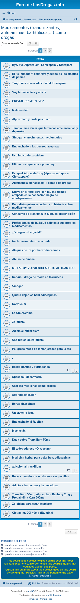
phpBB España (53, 595)
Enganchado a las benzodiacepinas (35, 146)
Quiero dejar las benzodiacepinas (34, 295)
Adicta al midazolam (25, 330)
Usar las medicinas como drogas (34, 385)
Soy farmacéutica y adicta (29, 92)
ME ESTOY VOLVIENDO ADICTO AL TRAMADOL (44, 268)
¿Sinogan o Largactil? (27, 232)
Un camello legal (23, 412)
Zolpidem (18, 322)
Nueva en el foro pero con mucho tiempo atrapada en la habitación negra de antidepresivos (39, 195)
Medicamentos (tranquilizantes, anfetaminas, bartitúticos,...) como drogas (33, 32)
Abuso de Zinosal (23, 259)
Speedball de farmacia (27, 376)
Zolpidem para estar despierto (32, 503)
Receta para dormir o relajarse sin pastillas (40, 476)
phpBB (31, 591)
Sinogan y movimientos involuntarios (37, 137)
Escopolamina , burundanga (31, 366)
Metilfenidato (20, 110)
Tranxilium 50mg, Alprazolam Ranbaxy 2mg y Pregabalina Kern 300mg (42, 496)
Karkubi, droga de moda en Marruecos (37, 277)
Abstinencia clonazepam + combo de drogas (41, 182)
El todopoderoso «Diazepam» (31, 448)
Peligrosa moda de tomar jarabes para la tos (41, 348)
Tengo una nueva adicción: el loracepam (39, 83)
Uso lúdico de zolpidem (28, 155)
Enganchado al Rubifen (27, 421)
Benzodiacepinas (23, 403)
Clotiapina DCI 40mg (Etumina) (32, 512)
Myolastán (19, 430)
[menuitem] (11, 13)
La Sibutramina (22, 313)
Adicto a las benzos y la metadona (35, 485)
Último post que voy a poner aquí (34, 164)
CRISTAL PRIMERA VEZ (28, 101)
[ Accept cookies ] (40, 575)
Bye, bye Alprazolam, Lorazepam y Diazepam (42, 64)
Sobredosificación (24, 394)
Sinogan (17, 286)
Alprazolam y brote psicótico (31, 119)
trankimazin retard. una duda (31, 241)
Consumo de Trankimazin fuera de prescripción (43, 213)
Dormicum (19, 304)
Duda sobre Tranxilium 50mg (31, 439)
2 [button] (45, 51)
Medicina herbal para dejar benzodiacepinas (41, 457)
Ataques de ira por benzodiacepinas (36, 250)
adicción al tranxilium (26, 466)
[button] (50, 50)
